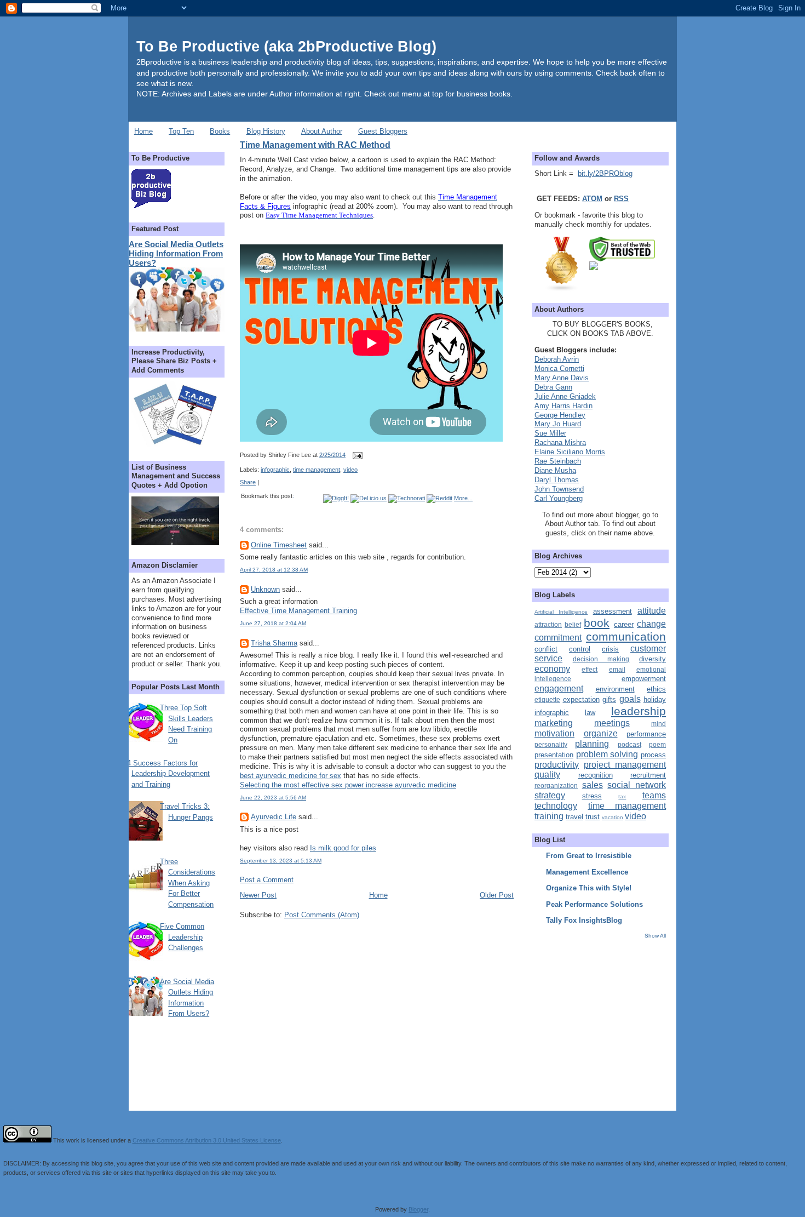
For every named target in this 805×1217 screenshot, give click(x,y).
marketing (553, 723)
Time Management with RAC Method (315, 145)
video (350, 469)
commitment (558, 637)
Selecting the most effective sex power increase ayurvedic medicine (348, 785)
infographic (275, 469)
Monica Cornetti (559, 368)
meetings (612, 723)
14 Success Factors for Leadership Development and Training (166, 774)
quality (547, 774)
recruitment (648, 775)
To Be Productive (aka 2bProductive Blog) (286, 46)
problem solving (607, 754)
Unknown (265, 589)
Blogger (418, 1209)
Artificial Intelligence (561, 612)
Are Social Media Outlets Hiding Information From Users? (176, 253)
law (590, 713)
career (624, 624)
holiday (654, 699)
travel (574, 817)
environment (615, 689)
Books (220, 131)
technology (555, 805)
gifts (609, 699)
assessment (612, 611)
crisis (610, 649)
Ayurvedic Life (273, 817)
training (549, 816)
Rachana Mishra (560, 442)
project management (625, 764)
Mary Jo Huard (557, 424)
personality (550, 744)
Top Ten (181, 131)
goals (630, 699)
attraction (548, 624)
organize (601, 733)
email (617, 669)
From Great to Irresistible (588, 856)
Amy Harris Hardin (563, 406)
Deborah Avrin (556, 359)
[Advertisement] (602, 1016)
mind (658, 723)
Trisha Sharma (274, 643)
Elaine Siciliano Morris (569, 452)
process (653, 755)
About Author (321, 131)
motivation (554, 733)
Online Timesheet (279, 545)
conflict (545, 649)
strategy (549, 795)
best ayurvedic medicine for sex (290, 776)
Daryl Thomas (556, 480)
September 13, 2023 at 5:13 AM (280, 861)
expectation (581, 699)
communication (626, 636)
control (579, 649)
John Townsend (559, 489)
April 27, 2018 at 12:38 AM (274, 570)
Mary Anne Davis (561, 378)
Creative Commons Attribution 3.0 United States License (207, 1140)
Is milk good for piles (343, 848)
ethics (656, 689)
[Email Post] (356, 455)
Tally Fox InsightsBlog (584, 920)
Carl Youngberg (558, 498)
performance (646, 734)
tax (622, 796)
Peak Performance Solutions (594, 904)
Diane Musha (555, 470)
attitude (651, 610)
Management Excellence (587, 872)
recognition (595, 775)
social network (636, 785)
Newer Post (258, 895)
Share (248, 482)
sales (592, 785)
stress (592, 796)
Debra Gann (553, 387)
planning (592, 744)
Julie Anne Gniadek (565, 396)
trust (592, 817)
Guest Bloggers (382, 131)
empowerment (644, 679)
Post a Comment (267, 880)
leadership (638, 711)
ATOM (592, 199)
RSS (621, 199)
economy (552, 668)
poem (657, 744)
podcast (629, 744)
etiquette (547, 699)
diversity (652, 659)
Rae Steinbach (557, 461)
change (651, 624)
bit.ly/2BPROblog (605, 173)
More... (463, 498)
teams (654, 795)
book (597, 622)
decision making (601, 658)
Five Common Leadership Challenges (182, 937)
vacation (612, 817)
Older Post (497, 895)
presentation (553, 755)
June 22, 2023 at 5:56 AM (273, 798)
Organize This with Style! (588, 888)
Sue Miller (550, 433)
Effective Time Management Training (298, 611)
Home (143, 131)
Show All (655, 936)
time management (316, 469)
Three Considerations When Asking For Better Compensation (187, 883)
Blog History (265, 131)
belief (573, 624)
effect (589, 669)
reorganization (556, 785)
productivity (556, 764)
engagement (558, 688)
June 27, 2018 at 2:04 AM (273, 623)
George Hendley (559, 415)
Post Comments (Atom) (321, 915)
